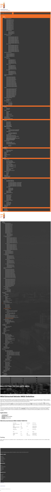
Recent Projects (3, 458)
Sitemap (2, 479)
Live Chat (2, 474)
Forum (1, 465)
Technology (2, 461)
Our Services (2, 457)
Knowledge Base (3, 466)
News (1, 470)
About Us (2, 456)
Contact (2, 475)
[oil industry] (2, 8)
